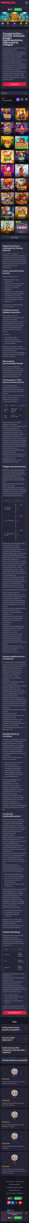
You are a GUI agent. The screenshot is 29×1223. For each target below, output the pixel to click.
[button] (2, 17)
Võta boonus (14, 84)
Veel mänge (14, 237)
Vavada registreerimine (14, 1012)
